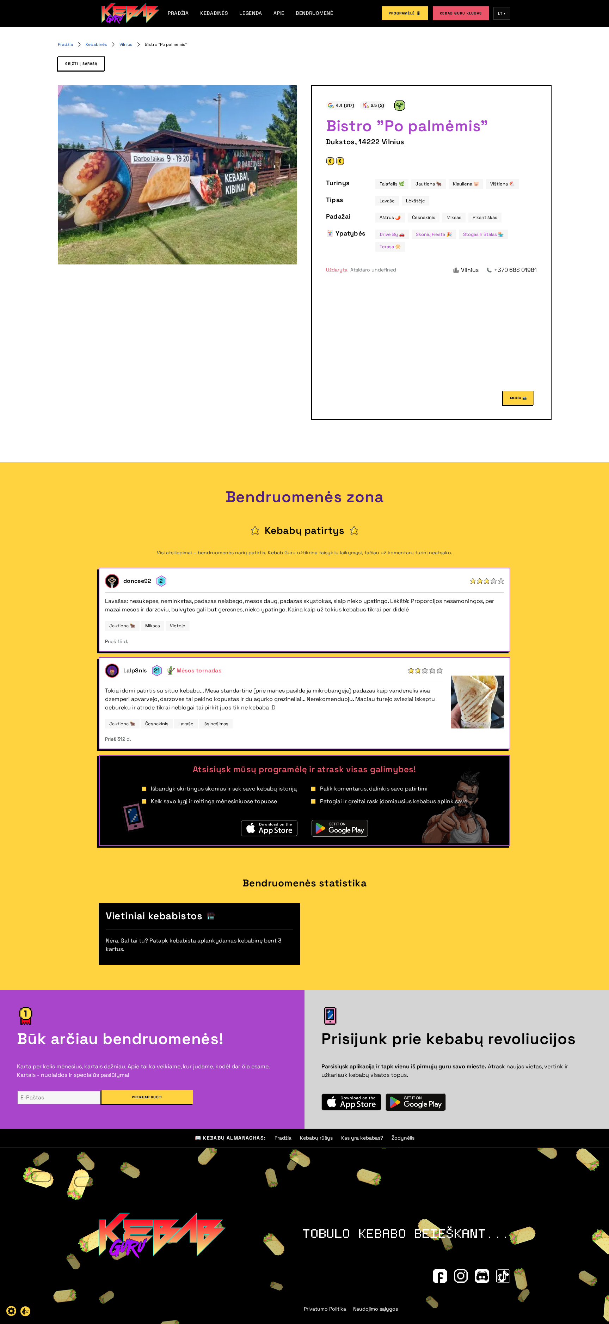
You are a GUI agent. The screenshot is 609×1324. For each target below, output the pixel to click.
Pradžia (178, 13)
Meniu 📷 (518, 398)
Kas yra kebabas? (362, 1138)
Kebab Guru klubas (461, 13)
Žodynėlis (403, 1138)
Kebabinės (214, 13)
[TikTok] (503, 1276)
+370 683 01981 (515, 270)
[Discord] (482, 1276)
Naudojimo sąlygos (375, 1309)
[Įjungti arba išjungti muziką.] (25, 1311)
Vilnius (125, 44)
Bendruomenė (314, 13)
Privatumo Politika (325, 1309)
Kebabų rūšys (316, 1138)
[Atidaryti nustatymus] (11, 1311)
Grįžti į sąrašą (81, 63)
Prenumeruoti (147, 1097)
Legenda (250, 13)
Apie (278, 13)
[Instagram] (461, 1276)
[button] (361, 270)
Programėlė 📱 (405, 13)
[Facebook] (440, 1276)
